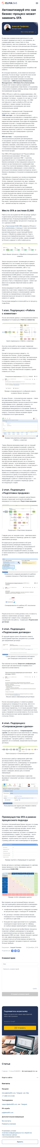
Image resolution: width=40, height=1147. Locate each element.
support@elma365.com (9, 1104)
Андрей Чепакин (15, 947)
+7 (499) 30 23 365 (8, 1096)
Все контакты (6, 1121)
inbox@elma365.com (9, 1093)
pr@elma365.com (7, 1112)
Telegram (19, 1093)
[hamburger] (37, 3)
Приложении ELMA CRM (14, 226)
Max (27, 1093)
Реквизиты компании (9, 1124)
